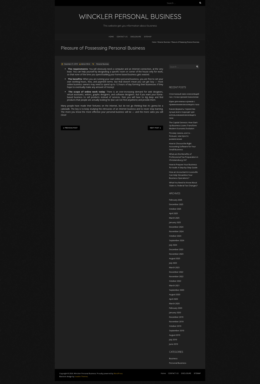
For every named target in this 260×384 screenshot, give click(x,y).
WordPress (118, 373)
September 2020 (176, 290)
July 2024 (173, 245)
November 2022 (176, 276)
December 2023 (176, 249)
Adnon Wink (85, 64)
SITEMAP (147, 36)
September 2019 (176, 330)
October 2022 (175, 281)
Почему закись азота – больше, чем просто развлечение (180, 136)
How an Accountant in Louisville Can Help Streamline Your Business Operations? (183, 175)
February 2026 (175, 199)
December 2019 (176, 317)
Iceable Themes (81, 376)
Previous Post (71, 128)
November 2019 (176, 321)
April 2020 (173, 299)
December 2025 (176, 204)
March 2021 (174, 285)
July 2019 (173, 339)
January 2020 (175, 312)
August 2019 (174, 335)
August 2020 (174, 294)
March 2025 (174, 217)
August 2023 (174, 258)
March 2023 (174, 267)
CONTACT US (122, 36)
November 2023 (176, 254)
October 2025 (175, 208)
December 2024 (176, 227)
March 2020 (174, 303)
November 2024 (176, 231)
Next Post (154, 128)
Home (111, 36)
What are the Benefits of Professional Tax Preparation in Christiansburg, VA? (183, 157)
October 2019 (175, 326)
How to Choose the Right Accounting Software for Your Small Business (182, 146)
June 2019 (173, 344)
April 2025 (173, 213)
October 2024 (175, 236)
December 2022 (176, 272)
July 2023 (173, 263)
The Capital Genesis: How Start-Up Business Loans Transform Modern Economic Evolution (183, 125)
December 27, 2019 (71, 64)
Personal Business (164, 42)
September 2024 (176, 240)
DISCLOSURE (135, 36)
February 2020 (175, 308)
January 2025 (175, 222)
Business (173, 358)
